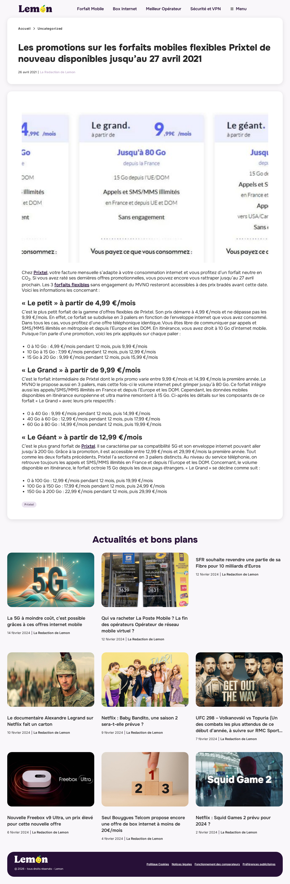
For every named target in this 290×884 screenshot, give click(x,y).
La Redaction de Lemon (57, 72)
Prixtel (40, 272)
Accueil (24, 28)
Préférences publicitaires (259, 864)
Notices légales (182, 864)
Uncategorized (50, 28)
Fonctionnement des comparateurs (217, 864)
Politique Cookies (158, 864)
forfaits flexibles (71, 285)
